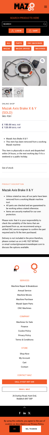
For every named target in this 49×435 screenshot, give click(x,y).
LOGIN (18, 31)
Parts (19, 43)
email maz (24, 389)
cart (35, 31)
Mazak (7, 49)
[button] (45, 7)
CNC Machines (35, 43)
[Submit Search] (44, 24)
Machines (40, 49)
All (8, 43)
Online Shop (8, 104)
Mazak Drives (23, 49)
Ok (14, 429)
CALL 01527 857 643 (24, 382)
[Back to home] (24, 7)
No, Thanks (31, 429)
